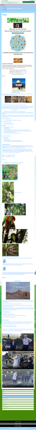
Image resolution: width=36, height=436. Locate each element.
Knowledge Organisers (6, 407)
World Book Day (5, 403)
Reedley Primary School (14, 8)
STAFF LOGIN (18, 421)
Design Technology (5, 398)
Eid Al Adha (4, 409)
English (4, 392)
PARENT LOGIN (18, 423)
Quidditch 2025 (5, 405)
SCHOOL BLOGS (18, 425)
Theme (4, 396)
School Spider (28, 428)
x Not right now (32, 0)
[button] (2, 5)
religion (12, 322)
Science (4, 394)
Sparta (29, 322)
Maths (3, 390)
